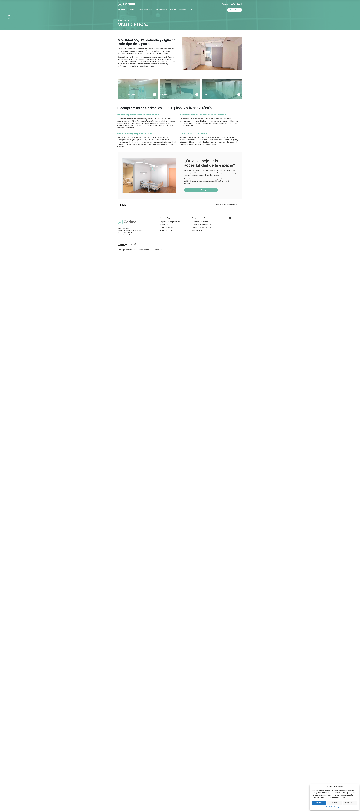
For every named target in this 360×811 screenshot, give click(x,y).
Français (225, 4)
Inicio (120, 20)
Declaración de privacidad (337, 807)
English (239, 4)
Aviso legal (164, 224)
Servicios (132, 9)
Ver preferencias (349, 802)
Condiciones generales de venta (203, 227)
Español (232, 4)
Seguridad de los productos (170, 222)
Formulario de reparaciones (201, 224)
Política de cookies (322, 807)
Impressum (349, 807)
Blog (191, 9)
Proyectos (173, 9)
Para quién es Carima (146, 9)
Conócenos (183, 9)
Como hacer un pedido (200, 222)
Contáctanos (235, 10)
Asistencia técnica (161, 9)
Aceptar (319, 802)
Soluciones (122, 9)
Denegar (334, 802)
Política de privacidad (167, 227)
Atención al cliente (198, 230)
